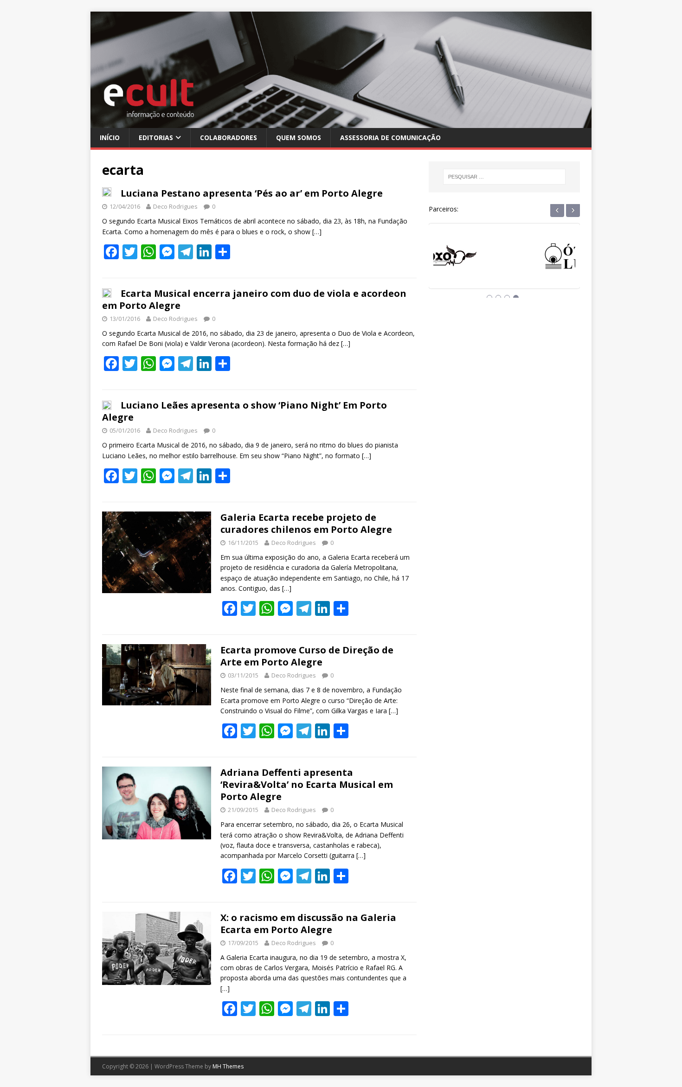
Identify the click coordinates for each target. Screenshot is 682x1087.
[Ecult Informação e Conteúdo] (341, 122)
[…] (317, 231)
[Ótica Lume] (504, 264)
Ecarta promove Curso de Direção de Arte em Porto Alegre (306, 656)
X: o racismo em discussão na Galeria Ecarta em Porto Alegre (308, 923)
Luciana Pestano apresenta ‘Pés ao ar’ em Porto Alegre (252, 193)
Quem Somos (298, 137)
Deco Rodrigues (175, 206)
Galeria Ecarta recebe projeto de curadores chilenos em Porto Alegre (306, 523)
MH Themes (228, 1066)
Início (110, 137)
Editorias (156, 137)
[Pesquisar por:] (504, 177)
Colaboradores (228, 137)
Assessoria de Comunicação (390, 137)
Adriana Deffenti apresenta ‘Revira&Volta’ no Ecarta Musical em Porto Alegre (306, 784)
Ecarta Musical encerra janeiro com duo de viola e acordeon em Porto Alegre (254, 299)
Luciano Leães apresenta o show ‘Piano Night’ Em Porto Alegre (244, 411)
